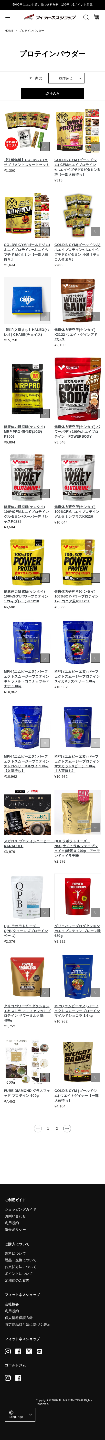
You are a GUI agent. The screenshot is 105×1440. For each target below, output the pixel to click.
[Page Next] (67, 1128)
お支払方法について (20, 1267)
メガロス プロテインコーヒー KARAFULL (27, 843)
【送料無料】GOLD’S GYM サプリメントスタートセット (27, 162)
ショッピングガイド (20, 1209)
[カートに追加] (45, 146)
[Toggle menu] (12, 17)
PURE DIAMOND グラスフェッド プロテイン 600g (27, 1093)
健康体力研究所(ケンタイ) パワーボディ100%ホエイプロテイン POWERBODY (77, 431)
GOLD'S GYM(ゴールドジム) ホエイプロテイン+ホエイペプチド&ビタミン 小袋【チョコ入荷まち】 (77, 252)
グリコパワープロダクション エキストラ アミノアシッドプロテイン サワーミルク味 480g (27, 1013)
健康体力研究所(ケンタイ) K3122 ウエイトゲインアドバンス (76, 334)
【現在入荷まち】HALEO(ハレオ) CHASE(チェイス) (26, 332)
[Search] (86, 17)
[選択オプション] (95, 146)
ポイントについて (19, 1274)
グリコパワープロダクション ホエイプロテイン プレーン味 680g (77, 931)
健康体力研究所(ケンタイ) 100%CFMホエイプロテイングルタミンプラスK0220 (76, 511)
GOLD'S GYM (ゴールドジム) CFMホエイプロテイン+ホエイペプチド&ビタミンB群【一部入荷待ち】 (77, 167)
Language (16, 1414)
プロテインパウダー (31, 30)
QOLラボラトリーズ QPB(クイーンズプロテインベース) (26, 931)
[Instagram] (8, 1351)
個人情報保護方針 (19, 1318)
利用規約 (12, 1223)
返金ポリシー (15, 1230)
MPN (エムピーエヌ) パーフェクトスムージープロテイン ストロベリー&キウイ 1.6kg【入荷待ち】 (27, 763)
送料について (15, 1253)
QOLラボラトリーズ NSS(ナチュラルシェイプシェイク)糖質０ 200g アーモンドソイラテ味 (77, 848)
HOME (9, 30)
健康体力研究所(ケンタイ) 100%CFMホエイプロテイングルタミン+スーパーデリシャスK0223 (26, 514)
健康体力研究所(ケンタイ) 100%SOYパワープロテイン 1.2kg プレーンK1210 (26, 596)
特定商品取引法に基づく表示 (28, 1324)
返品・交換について (20, 1260)
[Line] (39, 1351)
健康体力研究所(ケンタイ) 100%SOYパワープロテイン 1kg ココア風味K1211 (76, 596)
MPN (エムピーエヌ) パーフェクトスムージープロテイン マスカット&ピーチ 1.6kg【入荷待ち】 (77, 763)
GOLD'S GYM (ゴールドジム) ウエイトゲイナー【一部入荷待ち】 (76, 1095)
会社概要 (12, 1304)
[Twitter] (29, 1351)
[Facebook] (18, 1351)
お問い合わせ (15, 1216)
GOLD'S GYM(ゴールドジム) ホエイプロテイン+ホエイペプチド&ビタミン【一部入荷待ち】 (27, 252)
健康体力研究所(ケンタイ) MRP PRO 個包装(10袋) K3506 (24, 431)
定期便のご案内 (17, 1280)
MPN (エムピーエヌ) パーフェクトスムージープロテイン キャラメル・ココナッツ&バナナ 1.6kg (27, 679)
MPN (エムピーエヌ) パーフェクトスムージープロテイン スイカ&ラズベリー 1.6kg (77, 676)
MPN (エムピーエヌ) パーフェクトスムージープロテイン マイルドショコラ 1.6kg (77, 1011)
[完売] (45, 316)
